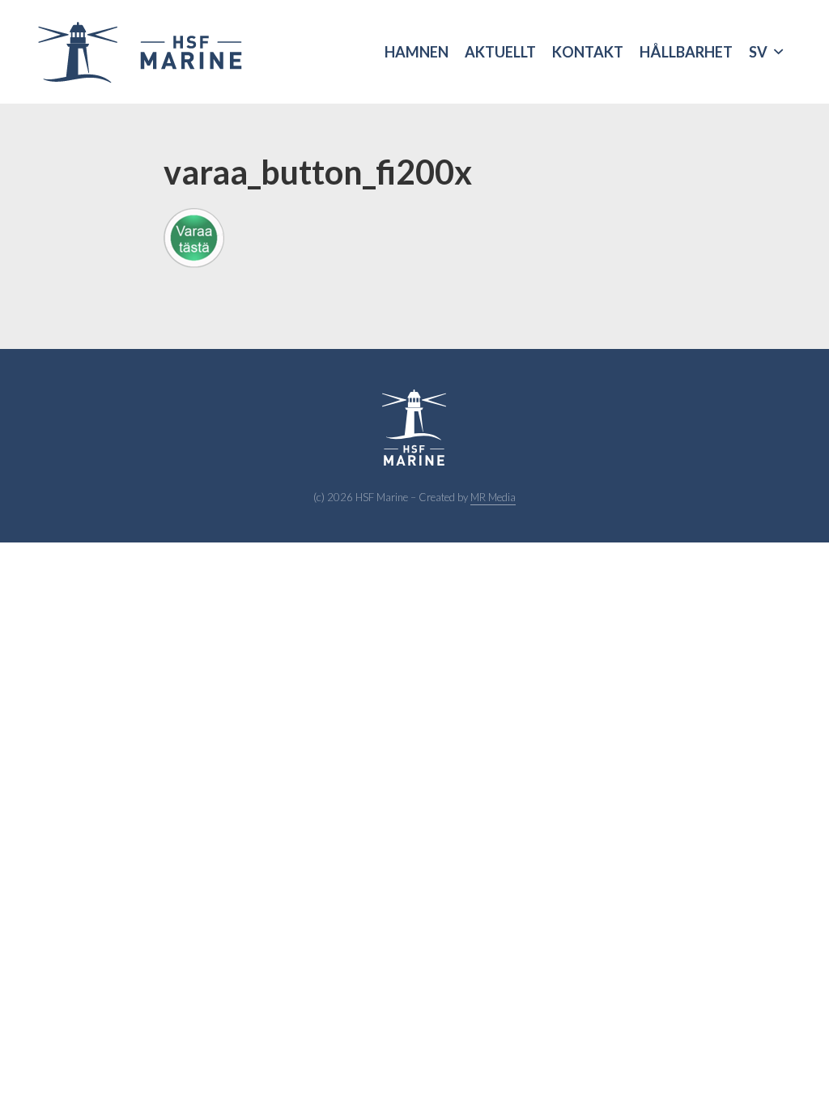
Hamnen (417, 52)
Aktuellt (500, 52)
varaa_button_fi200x (318, 171)
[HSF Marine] (139, 51)
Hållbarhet (686, 52)
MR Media (493, 497)
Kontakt (587, 52)
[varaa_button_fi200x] (414, 238)
